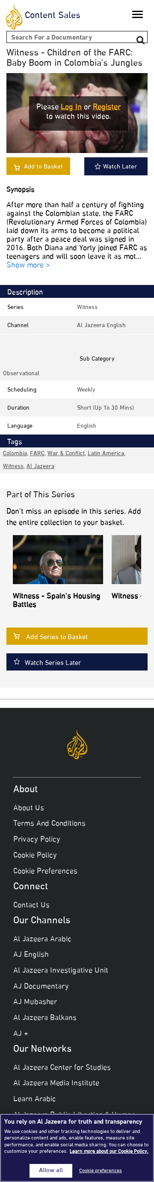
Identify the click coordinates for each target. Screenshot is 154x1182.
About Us (28, 808)
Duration (18, 408)
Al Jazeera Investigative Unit (60, 971)
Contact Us (31, 905)
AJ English (31, 955)
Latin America (106, 454)
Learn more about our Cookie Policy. (109, 1151)
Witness (87, 307)
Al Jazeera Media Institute (56, 1083)
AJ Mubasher (35, 1002)
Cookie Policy (35, 855)
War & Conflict (66, 454)
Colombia (15, 454)
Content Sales (52, 16)
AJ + (20, 1034)
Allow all (51, 1171)
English (86, 426)
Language (20, 426)
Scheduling (21, 390)
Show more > (28, 266)
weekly (86, 390)
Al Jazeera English (101, 326)
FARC (37, 454)
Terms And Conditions (49, 824)
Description (25, 293)
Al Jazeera (40, 467)
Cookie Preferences (45, 871)
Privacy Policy (36, 839)
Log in (71, 107)
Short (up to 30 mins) (105, 408)
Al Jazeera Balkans (45, 1018)
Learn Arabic (34, 1099)
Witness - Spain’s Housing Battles (57, 601)
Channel (18, 326)
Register (107, 107)
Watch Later (120, 167)
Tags (14, 442)
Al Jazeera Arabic (42, 939)
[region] (77, 1148)
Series (15, 307)
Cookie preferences (100, 1171)
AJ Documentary (41, 986)
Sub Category (97, 359)
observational (21, 374)
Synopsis (20, 190)
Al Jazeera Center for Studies (62, 1068)
